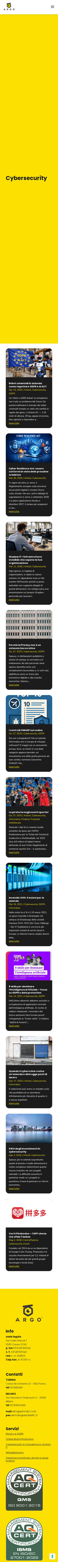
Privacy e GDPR (14, 1433)
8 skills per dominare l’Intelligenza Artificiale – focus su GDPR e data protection (28, 989)
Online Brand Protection (20, 1439)
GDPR (12, 393)
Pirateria (25, 819)
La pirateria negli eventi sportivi (28, 812)
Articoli (27, 389)
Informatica (14, 819)
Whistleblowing (15, 1452)
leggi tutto (14, 423)
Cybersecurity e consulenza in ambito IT (28, 1446)
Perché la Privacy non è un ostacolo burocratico (25, 646)
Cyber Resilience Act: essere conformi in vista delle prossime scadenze (28, 471)
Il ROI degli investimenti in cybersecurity (24, 1150)
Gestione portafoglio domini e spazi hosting (27, 1459)
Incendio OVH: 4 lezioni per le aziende (26, 899)
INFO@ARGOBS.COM (24, 1411)
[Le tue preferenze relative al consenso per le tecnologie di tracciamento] (52, 1556)
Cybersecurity (39, 389)
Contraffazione (30, 1240)
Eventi (26, 1243)
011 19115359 (16, 1387)
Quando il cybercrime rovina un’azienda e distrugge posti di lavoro (28, 1074)
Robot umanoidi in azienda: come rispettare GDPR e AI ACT (28, 385)
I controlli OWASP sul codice (26, 730)
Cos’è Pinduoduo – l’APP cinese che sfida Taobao (28, 1235)
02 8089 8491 (17, 1405)
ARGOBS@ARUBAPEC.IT (24, 1415)
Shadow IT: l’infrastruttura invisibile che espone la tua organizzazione (25, 560)
